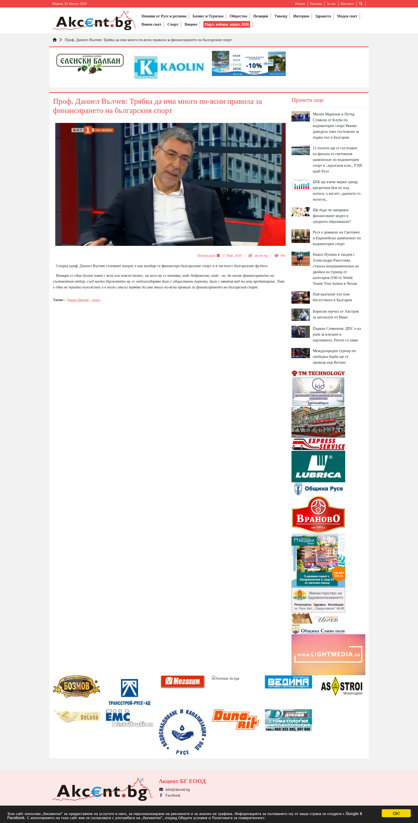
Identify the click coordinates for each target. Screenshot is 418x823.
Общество (238, 16)
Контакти (347, 4)
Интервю (301, 16)
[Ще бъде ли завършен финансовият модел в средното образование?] (300, 211)
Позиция (260, 16)
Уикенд (280, 16)
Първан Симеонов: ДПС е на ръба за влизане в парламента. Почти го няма (337, 334)
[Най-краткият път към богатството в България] (300, 297)
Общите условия (192, 817)
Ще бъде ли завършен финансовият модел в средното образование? (332, 216)
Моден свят (347, 16)
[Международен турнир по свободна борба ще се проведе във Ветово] (300, 353)
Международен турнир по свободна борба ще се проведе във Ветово (334, 356)
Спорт (173, 24)
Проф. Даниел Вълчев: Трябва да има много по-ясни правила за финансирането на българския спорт (148, 40)
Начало (300, 4)
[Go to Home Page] (54, 40)
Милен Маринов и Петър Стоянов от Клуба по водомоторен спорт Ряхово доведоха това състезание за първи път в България (336, 125)
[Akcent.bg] (94, 20)
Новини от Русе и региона (164, 16)
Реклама (316, 4)
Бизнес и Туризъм (208, 16)
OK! (396, 813)
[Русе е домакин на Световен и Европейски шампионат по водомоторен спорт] (300, 236)
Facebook (172, 795)
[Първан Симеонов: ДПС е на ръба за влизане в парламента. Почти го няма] (300, 331)
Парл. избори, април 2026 (227, 24)
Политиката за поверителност (238, 817)
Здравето (323, 16)
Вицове (191, 24)
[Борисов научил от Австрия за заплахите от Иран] (300, 314)
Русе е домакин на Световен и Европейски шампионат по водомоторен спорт (337, 238)
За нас (331, 4)
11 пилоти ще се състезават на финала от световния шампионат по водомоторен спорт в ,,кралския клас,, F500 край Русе (337, 159)
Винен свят (151, 24)
